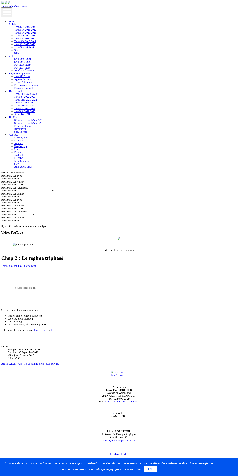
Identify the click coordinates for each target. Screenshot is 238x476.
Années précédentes (24, 70)
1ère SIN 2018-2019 (24, 38)
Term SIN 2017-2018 (25, 47)
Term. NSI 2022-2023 (25, 93)
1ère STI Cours (22, 76)
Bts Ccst (13, 117)
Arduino (18, 143)
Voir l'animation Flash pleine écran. (19, 265)
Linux (17, 149)
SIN (16, 50)
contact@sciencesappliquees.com (119, 440)
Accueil (13, 21)
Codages (13, 134)
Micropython (21, 137)
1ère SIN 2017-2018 (24, 44)
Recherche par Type (11, 175)
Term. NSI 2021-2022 (25, 99)
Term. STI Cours (23, 82)
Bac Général (15, 91)
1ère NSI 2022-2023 (24, 96)
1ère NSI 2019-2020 (24, 111)
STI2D (12, 24)
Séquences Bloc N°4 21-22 (28, 123)
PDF (53, 330)
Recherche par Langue (12, 193)
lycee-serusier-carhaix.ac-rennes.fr (122, 401)
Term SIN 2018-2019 (25, 41)
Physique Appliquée (19, 73)
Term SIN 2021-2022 (25, 29)
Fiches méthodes (22, 126)
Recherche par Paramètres (14, 187)
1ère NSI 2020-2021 (24, 108)
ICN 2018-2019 (22, 64)
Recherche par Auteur (12, 181)
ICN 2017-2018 (22, 67)
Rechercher (7, 172)
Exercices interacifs (24, 88)
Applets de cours (22, 79)
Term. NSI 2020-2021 (25, 105)
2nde (11, 56)
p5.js (16, 163)
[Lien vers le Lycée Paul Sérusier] (119, 377)
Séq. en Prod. (21, 131)
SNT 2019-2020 (22, 61)
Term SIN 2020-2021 (25, 32)
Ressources (20, 128)
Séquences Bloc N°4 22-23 (28, 120)
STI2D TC (19, 53)
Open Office (40, 330)
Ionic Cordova (21, 161)
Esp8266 (18, 140)
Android (18, 155)
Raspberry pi (20, 146)
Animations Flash (23, 166)
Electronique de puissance (27, 85)
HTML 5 (18, 158)
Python (18, 152)
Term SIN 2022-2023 (25, 26)
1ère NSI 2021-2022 (24, 102)
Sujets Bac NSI (22, 114)
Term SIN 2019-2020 (25, 35)
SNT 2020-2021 (22, 58)
